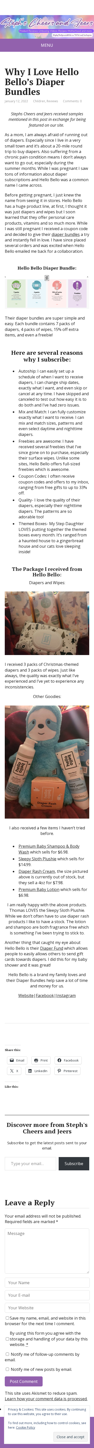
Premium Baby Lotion (39, 889)
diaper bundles (66, 234)
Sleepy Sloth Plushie (37, 859)
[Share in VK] (22, 1040)
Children (39, 101)
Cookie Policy (25, 1427)
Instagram (66, 995)
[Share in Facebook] (10, 1040)
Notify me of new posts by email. (41, 1369)
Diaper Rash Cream (37, 871)
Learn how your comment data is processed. (46, 1399)
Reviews (52, 101)
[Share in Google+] (47, 1040)
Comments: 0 (72, 101)
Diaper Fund (51, 948)
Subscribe (74, 1163)
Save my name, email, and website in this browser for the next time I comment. (45, 1320)
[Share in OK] (35, 1040)
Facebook (45, 995)
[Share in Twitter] (60, 1040)
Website (26, 995)
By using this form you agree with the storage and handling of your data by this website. (49, 1338)
